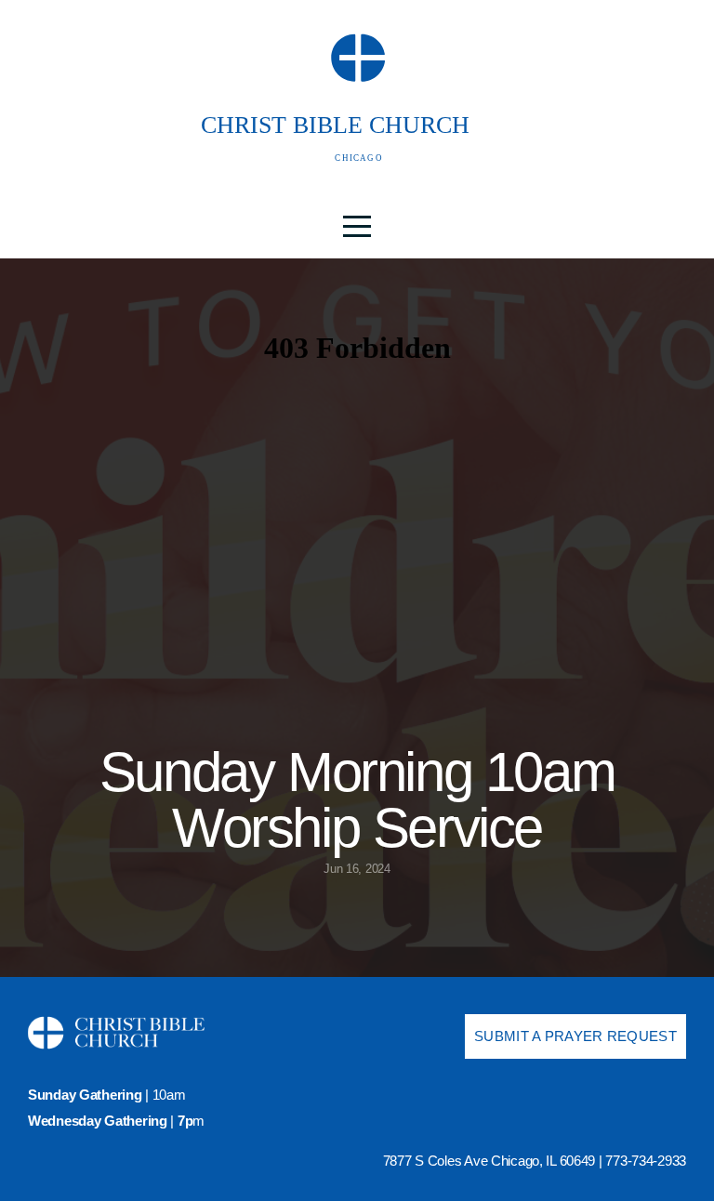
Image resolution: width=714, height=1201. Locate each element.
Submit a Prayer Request (575, 1036)
